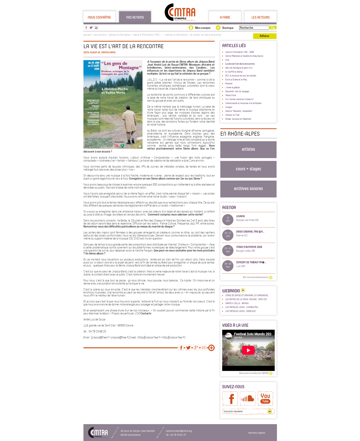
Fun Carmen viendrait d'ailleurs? (239, 99)
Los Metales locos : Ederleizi (240, 310)
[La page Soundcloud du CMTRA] (248, 404)
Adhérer (264, 36)
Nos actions (135, 17)
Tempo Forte (230, 95)
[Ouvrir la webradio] (242, 290)
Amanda (228, 83)
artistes (248, 149)
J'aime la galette (232, 87)
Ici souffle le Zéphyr (234, 71)
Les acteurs (261, 17)
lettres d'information (120, 34)
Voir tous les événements (255, 277)
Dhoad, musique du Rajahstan (238, 118)
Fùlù (227, 59)
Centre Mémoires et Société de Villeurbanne (244, 55)
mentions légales (256, 432)
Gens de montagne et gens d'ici (238, 67)
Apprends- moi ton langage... (237, 91)
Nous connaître (99, 17)
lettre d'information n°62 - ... (148, 34)
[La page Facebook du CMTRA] (230, 404)
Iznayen (228, 106)
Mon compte (202, 28)
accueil (87, 34)
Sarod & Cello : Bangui (237, 303)
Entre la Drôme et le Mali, (236, 79)
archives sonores (248, 188)
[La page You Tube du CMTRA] (265, 404)
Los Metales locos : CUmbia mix (241, 307)
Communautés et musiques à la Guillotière (243, 103)
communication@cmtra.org (179, 431)
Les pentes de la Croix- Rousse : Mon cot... (246, 299)
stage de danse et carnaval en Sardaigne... (247, 295)
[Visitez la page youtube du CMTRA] (96, 28)
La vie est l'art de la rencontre (240, 63)
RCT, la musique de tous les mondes (240, 75)
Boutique (227, 28)
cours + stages (248, 168)
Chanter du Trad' (232, 114)
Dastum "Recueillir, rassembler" (239, 110)
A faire (225, 17)
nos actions (100, 34)
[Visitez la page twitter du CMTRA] (91, 28)
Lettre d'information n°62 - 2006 (239, 51)
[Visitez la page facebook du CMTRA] (85, 28)
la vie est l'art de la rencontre (205, 34)
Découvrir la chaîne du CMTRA (253, 373)
